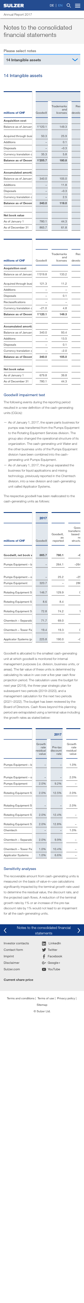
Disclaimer (11, 962)
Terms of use (46, 998)
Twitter (52, 949)
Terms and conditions (20, 998)
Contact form (13, 949)
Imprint (9, 956)
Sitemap (42, 1004)
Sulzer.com (12, 969)
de (52, 5)
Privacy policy (66, 998)
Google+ (54, 962)
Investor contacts (16, 943)
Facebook (55, 956)
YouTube (54, 969)
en (60, 5)
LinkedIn (54, 943)
